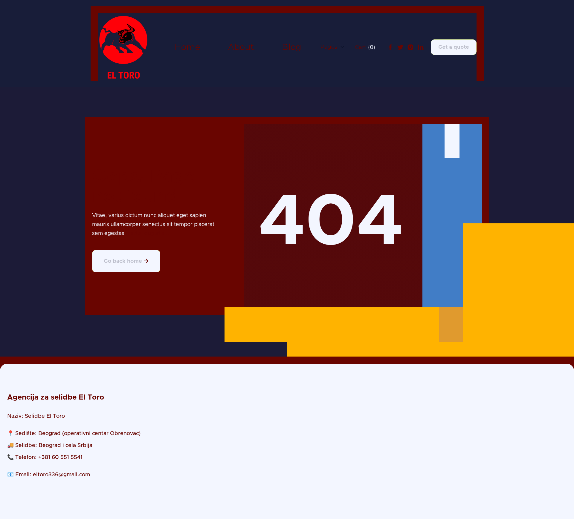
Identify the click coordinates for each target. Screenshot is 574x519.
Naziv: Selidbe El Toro (36, 416)
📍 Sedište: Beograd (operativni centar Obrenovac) (74, 433)
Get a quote (453, 47)
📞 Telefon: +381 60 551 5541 (45, 457)
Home (187, 47)
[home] (123, 47)
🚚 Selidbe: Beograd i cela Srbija (49, 445)
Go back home (126, 261)
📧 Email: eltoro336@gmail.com (48, 474)
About (241, 47)
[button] (332, 47)
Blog (291, 47)
